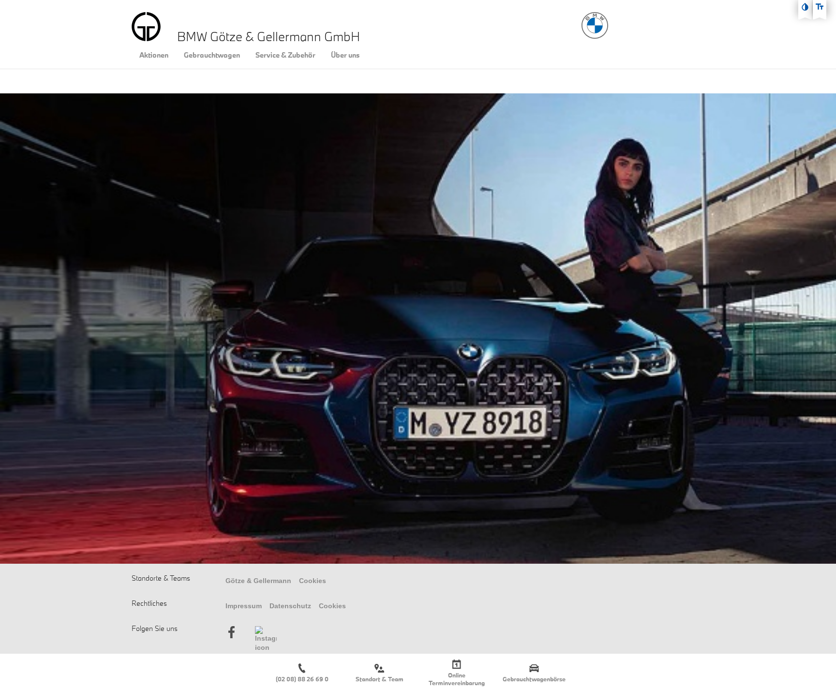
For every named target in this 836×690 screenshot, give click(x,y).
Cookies (312, 581)
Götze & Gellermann (258, 581)
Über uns (345, 55)
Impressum (243, 606)
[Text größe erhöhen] (819, 7)
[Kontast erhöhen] (805, 7)
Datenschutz (290, 606)
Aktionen (153, 55)
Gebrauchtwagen (212, 55)
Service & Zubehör (285, 55)
